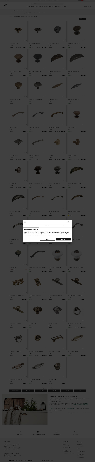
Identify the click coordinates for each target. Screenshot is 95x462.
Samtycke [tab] (31, 225)
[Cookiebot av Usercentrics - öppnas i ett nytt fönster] (66, 222)
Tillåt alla (63, 239)
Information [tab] (47, 225)
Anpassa (47, 239)
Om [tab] (64, 225)
